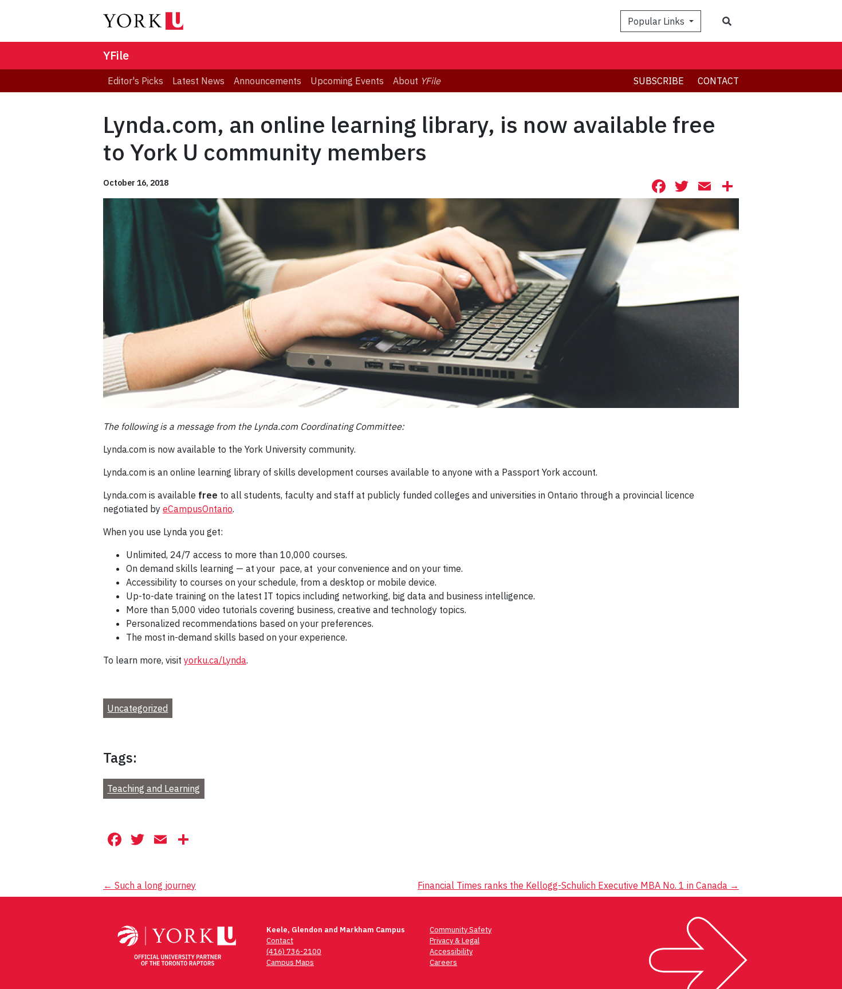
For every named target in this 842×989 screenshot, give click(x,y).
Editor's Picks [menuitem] (135, 81)
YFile (116, 55)
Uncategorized (137, 708)
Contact (718, 81)
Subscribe (659, 81)
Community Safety (460, 930)
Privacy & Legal (454, 940)
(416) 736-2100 (293, 951)
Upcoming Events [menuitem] (347, 81)
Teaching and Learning (153, 789)
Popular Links (657, 21)
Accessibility (451, 951)
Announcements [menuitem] (267, 81)
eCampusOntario (198, 509)
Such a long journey (149, 885)
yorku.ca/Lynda (215, 660)
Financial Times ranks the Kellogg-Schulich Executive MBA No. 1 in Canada (578, 885)
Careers (443, 962)
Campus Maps (290, 962)
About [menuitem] (416, 81)
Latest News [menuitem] (198, 81)
